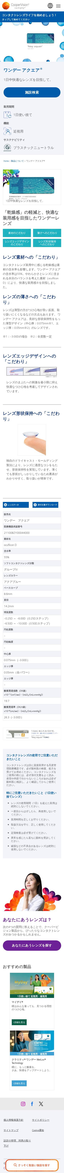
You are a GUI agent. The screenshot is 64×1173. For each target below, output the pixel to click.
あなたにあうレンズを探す (32, 945)
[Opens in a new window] (47, 505)
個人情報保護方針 (13, 1120)
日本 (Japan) (50, 6)
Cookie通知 (38, 1130)
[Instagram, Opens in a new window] (23, 1104)
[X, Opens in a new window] (40, 1104)
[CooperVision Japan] (16, 6)
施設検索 (32, 92)
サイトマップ (11, 1130)
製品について (17, 160)
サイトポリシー (40, 1120)
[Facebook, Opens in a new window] (32, 1104)
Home (6, 160)
